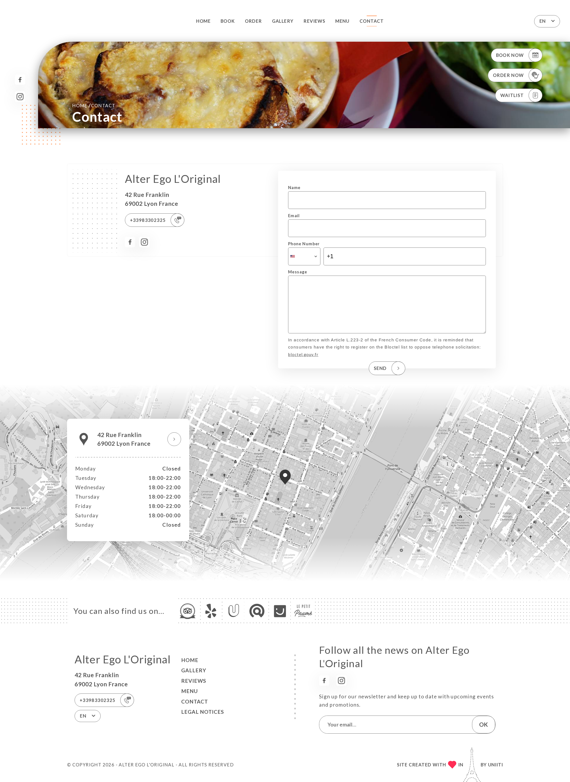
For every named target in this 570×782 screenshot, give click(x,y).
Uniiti (495, 764)
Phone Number (304, 243)
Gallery (283, 21)
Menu (342, 21)
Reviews (314, 21)
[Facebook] (20, 79)
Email (294, 215)
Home (203, 21)
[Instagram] (20, 96)
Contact (372, 21)
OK (483, 724)
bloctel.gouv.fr (303, 354)
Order (253, 21)
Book (228, 21)
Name (294, 187)
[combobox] (304, 256)
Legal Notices (202, 712)
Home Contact (93, 105)
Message (297, 271)
